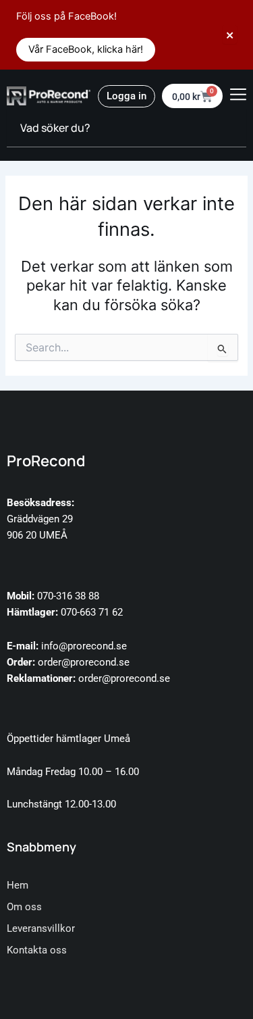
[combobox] (126, 128)
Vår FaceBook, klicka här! (85, 49)
